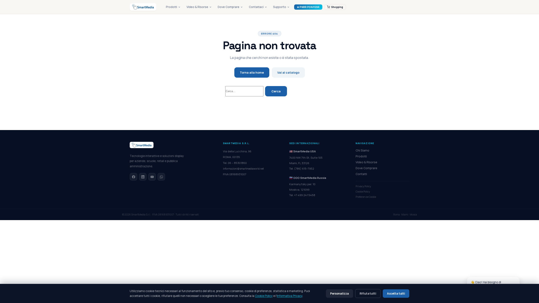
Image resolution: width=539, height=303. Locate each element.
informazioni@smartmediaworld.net (243, 168)
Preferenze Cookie (366, 197)
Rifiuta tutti (368, 293)
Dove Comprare (228, 7)
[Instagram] (152, 177)
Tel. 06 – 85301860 (235, 163)
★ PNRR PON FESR (308, 7)
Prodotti (171, 7)
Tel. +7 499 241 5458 (302, 195)
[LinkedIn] (143, 177)
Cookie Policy (363, 191)
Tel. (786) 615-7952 (301, 168)
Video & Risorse (197, 7)
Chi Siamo (362, 150)
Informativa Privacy (289, 296)
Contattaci (256, 7)
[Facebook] (133, 177)
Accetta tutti (396, 293)
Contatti (361, 174)
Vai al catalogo (288, 72)
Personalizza (339, 293)
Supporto (279, 7)
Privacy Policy (363, 186)
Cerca (276, 91)
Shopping (337, 7)
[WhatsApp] (161, 177)
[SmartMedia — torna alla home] (143, 7)
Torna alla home (252, 72)
